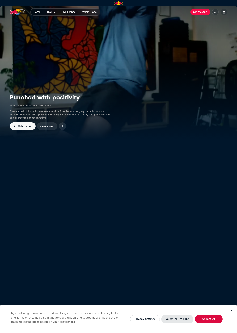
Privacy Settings (144, 318)
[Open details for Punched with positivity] (118, 73)
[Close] (231, 310)
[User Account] (224, 12)
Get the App (200, 12)
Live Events (68, 12)
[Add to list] (62, 126)
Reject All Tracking (177, 318)
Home (36, 12)
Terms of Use (25, 317)
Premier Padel (89, 12)
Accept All (208, 318)
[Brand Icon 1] (118, 3)
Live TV (51, 12)
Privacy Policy (110, 313)
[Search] (215, 12)
